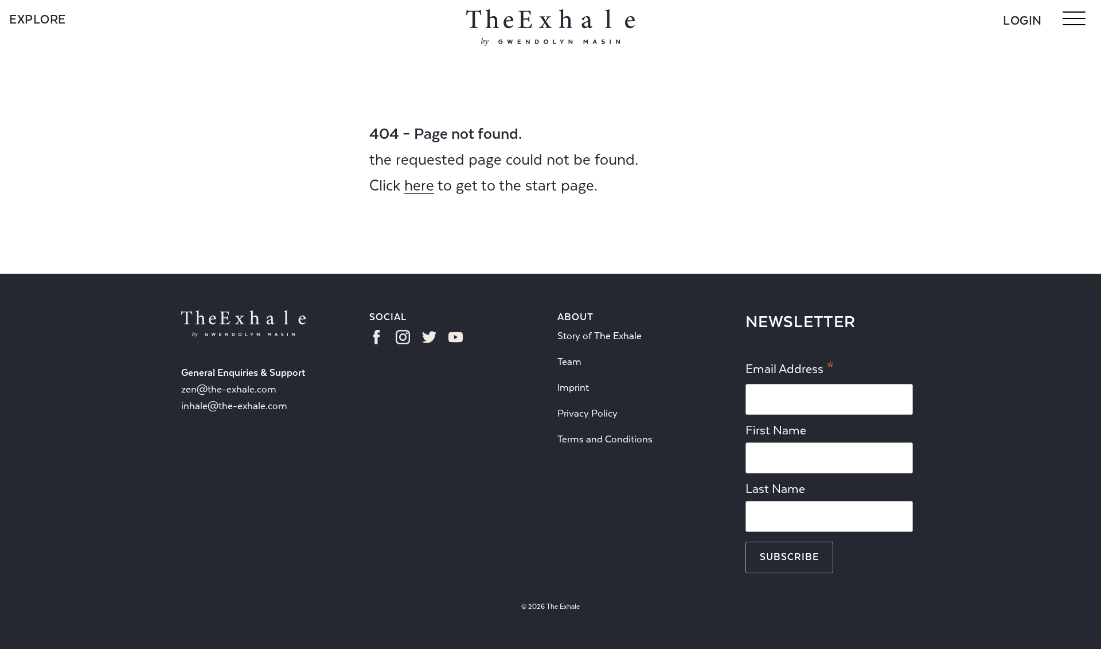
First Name (775, 430)
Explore (37, 19)
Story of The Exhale (599, 336)
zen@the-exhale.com (228, 389)
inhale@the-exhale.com (234, 406)
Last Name (775, 489)
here (419, 185)
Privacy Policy (587, 413)
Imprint (573, 387)
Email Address (789, 369)
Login (1022, 21)
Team (569, 361)
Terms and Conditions (605, 439)
